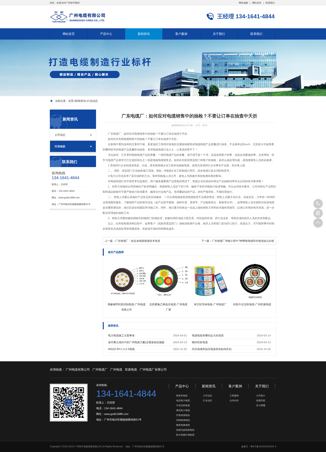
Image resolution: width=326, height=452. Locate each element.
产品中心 (106, 33)
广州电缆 (116, 369)
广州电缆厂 (100, 369)
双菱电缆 (131, 369)
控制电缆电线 (183, 420)
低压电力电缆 (183, 400)
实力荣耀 (260, 405)
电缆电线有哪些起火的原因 (208, 335)
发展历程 (260, 400)
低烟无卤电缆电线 (185, 430)
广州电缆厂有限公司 (153, 369)
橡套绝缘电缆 (183, 425)
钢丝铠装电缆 (200, 342)
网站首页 (256, 3)
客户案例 (181, 33)
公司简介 (260, 395)
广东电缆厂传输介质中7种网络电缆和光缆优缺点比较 (243, 240)
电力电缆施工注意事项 (121, 335)
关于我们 (219, 33)
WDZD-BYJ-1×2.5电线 (121, 349)
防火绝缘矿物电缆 (185, 435)
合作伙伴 (234, 400)
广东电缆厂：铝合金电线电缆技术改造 (137, 240)
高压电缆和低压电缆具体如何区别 (211, 349)
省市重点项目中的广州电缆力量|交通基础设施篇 (136, 342)
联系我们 (270, 3)
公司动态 (60, 134)
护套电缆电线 (183, 415)
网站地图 (243, 3)
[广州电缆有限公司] (77, 17)
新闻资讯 (144, 33)
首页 (71, 100)
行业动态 (92, 100)
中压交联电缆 (183, 405)
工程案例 (234, 395)
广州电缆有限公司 (78, 369)
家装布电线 (182, 395)
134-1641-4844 (318, 203)
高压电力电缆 (183, 410)
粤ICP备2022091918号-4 (263, 446)
